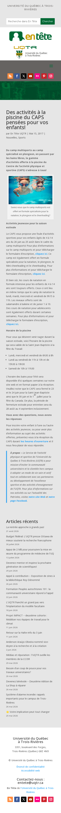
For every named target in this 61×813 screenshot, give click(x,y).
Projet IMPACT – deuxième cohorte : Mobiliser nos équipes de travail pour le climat (27, 619)
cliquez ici (41, 253)
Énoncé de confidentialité (30, 766)
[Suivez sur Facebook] (17, 76)
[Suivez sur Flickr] (37, 76)
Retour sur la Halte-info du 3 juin (24, 632)
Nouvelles (11, 137)
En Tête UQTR (18, 133)
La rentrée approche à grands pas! (25, 527)
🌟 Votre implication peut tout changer (28, 711)
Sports (22, 137)
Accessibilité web (30, 770)
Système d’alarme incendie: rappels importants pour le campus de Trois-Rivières (26, 698)
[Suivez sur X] (23, 76)
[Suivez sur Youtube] (30, 76)
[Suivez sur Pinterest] (44, 76)
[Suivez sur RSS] (10, 76)
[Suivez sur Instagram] (51, 76)
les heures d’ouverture (34, 441)
